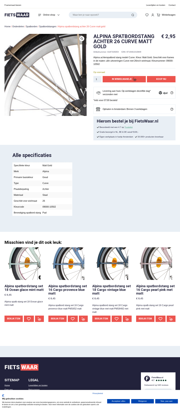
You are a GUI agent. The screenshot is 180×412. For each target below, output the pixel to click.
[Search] (132, 15)
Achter (45, 189)
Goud (45, 177)
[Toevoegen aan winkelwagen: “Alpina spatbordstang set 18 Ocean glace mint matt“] (39, 319)
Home (7, 26)
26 (43, 201)
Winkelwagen (169, 15)
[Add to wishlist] (29, 319)
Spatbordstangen (47, 26)
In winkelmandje (122, 79)
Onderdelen (18, 26)
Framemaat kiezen (12, 5)
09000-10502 (49, 207)
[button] (81, 38)
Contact (172, 5)
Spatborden (31, 26)
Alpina (45, 171)
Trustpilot (128, 127)
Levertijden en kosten (155, 5)
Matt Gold (47, 165)
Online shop (49, 15)
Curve (45, 183)
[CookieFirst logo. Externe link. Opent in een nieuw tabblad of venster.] (3, 395)
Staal (45, 195)
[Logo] (16, 15)
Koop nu (161, 79)
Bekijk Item (13, 318)
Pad (44, 212)
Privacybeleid (98, 393)
